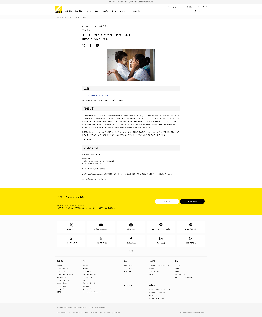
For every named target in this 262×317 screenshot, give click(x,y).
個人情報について (77, 312)
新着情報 (68, 11)
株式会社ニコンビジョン (101, 307)
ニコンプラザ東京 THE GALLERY (96, 96)
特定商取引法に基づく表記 (156, 298)
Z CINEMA (60, 265)
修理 (84, 280)
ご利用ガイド (153, 295)
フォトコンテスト (180, 274)
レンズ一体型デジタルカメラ (66, 274)
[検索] (190, 11)
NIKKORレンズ (61, 277)
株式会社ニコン (191, 7)
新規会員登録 (192, 201)
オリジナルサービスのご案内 (157, 292)
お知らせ (85, 265)
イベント (151, 268)
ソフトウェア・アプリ (64, 280)
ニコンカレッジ (128, 268)
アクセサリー (61, 289)
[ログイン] (195, 11)
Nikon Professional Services (91, 292)
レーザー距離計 (62, 286)
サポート (88, 11)
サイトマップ (107, 312)
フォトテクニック (128, 265)
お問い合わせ (87, 271)
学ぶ (96, 11)
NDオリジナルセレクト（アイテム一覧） (160, 289)
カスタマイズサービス (89, 283)
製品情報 (78, 11)
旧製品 (59, 292)
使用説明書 (86, 286)
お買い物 (136, 11)
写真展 (70, 17)
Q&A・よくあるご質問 (89, 274)
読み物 (176, 271)
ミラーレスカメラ (62, 268)
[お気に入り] (200, 11)
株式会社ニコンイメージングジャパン (83, 307)
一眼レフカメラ (62, 271)
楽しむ (114, 11)
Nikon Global (203, 7)
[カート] (205, 11)
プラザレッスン (128, 271)
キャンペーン (125, 11)
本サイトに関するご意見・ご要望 (93, 312)
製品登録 (85, 268)
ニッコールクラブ (154, 271)
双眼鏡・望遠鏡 (62, 283)
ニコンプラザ (178, 265)
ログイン (167, 201)
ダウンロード (87, 289)
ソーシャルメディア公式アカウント (159, 265)
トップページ (58, 17)
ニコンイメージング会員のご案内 (184, 277)
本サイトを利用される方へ (64, 312)
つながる (105, 11)
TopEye (151, 274)
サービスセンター (88, 277)
